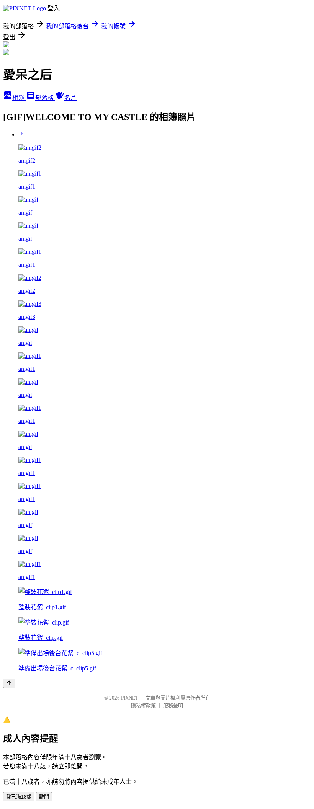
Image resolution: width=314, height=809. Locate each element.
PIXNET (129, 698)
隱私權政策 (143, 705)
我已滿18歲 (18, 797)
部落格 (45, 98)
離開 (44, 797)
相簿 (19, 98)
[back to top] (9, 683)
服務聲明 (173, 705)
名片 (70, 98)
